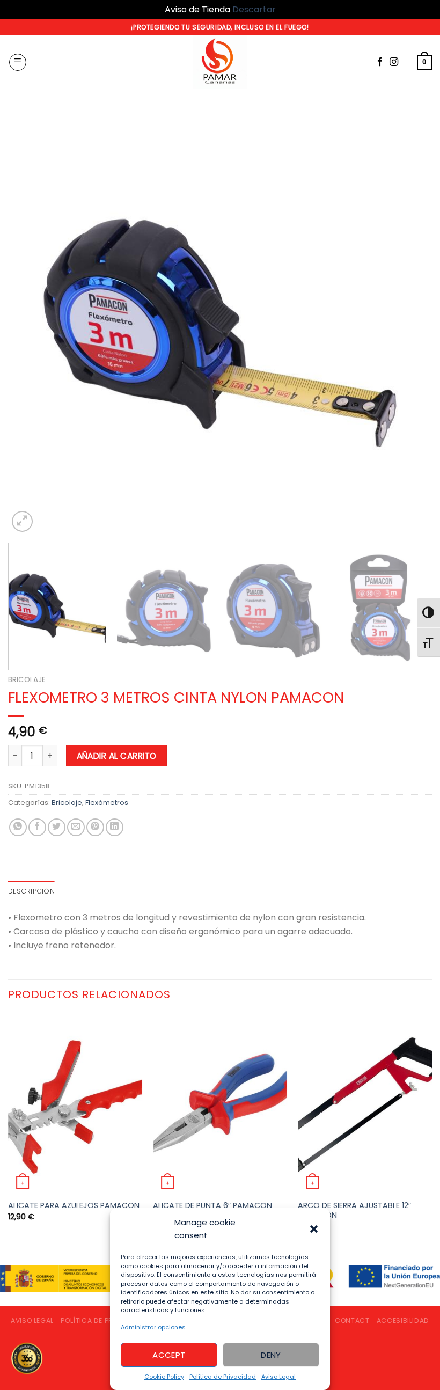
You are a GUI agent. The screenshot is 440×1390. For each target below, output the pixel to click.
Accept (169, 1354)
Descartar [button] (254, 9)
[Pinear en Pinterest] (95, 827)
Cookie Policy (164, 1376)
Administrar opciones (153, 1327)
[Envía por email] (76, 827)
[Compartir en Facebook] (37, 827)
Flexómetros (106, 802)
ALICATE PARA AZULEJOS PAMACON (74, 1206)
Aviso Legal (278, 1376)
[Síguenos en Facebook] (380, 62)
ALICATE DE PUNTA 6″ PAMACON (212, 1206)
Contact (352, 1320)
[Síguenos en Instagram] (394, 62)
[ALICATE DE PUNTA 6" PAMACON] (220, 1104)
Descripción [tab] (31, 891)
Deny (271, 1354)
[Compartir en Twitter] (56, 827)
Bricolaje (27, 680)
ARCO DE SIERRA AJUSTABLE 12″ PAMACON (354, 1210)
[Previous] (30, 322)
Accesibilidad (403, 1320)
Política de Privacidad (222, 1376)
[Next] (410, 322)
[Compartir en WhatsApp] (18, 827)
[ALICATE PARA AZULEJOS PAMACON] (75, 1104)
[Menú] (17, 62)
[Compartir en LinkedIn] (114, 827)
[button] (314, 1229)
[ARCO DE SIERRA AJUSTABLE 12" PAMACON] (365, 1104)
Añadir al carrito (117, 756)
